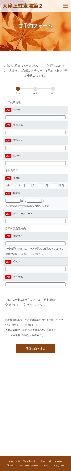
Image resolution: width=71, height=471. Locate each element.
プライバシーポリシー (53, 465)
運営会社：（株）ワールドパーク (22, 465)
